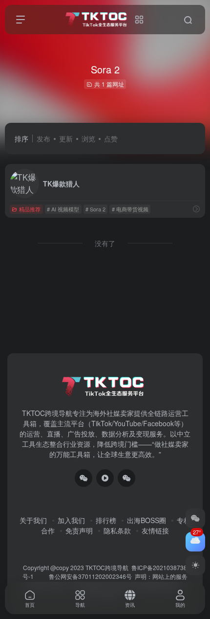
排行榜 (106, 520)
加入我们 (71, 520)
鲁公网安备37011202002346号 (90, 576)
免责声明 (79, 530)
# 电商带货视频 (130, 209)
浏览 (88, 138)
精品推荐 (30, 209)
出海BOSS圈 (146, 520)
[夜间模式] (195, 565)
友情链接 (155, 530)
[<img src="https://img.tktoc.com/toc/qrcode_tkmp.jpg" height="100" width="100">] (126, 478)
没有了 (105, 243)
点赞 (111, 138)
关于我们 (33, 520)
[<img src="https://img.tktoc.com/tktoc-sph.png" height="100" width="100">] (105, 478)
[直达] (196, 208)
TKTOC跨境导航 (106, 567)
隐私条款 (117, 530)
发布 (43, 138)
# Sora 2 (95, 209)
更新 (66, 138)
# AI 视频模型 (63, 209)
